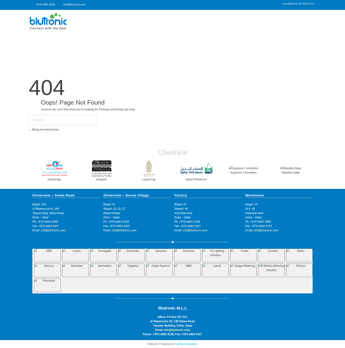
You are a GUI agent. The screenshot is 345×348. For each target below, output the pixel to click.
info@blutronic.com (53, 230)
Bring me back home (45, 129)
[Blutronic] (48, 22)
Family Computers (186, 344)
